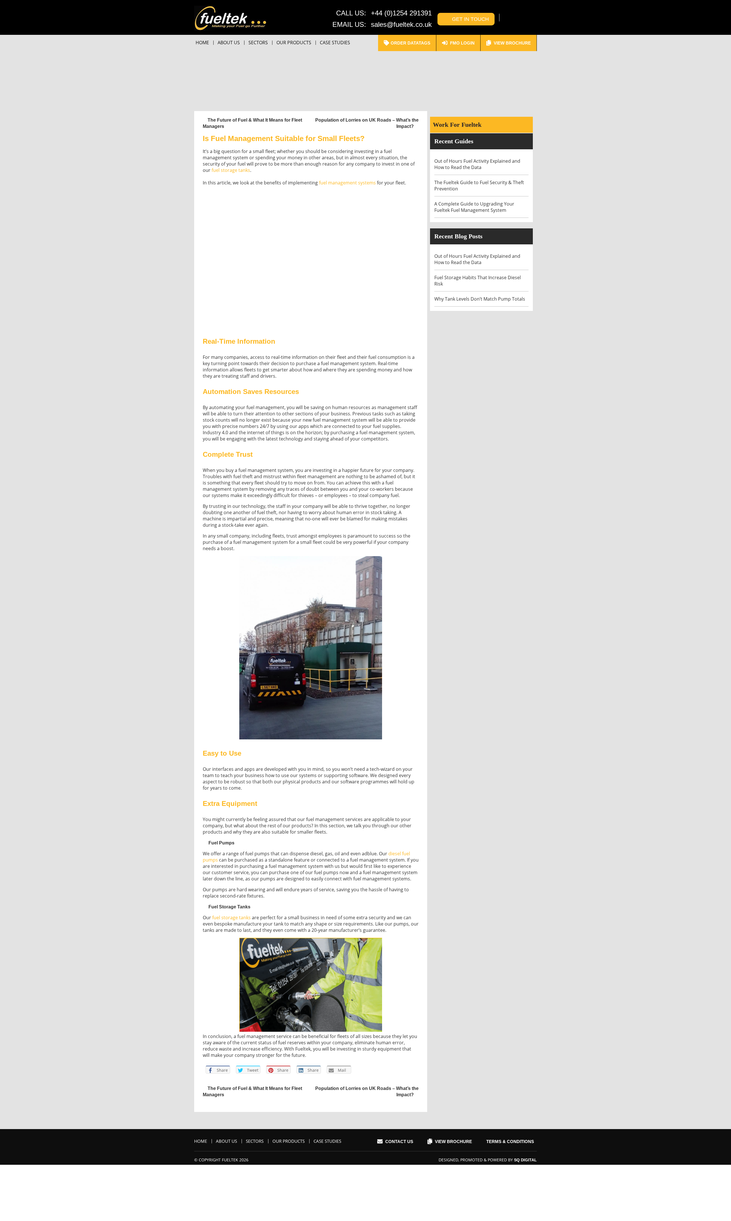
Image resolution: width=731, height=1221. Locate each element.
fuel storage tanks (231, 170)
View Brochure (512, 43)
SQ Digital (525, 1160)
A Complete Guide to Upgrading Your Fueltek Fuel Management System (474, 207)
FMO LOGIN (462, 43)
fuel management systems (347, 183)
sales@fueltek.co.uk (401, 24)
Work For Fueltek (457, 124)
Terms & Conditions (510, 1141)
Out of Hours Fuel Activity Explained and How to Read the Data (477, 164)
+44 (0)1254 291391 (401, 13)
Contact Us (398, 1141)
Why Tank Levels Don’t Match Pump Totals (480, 299)
